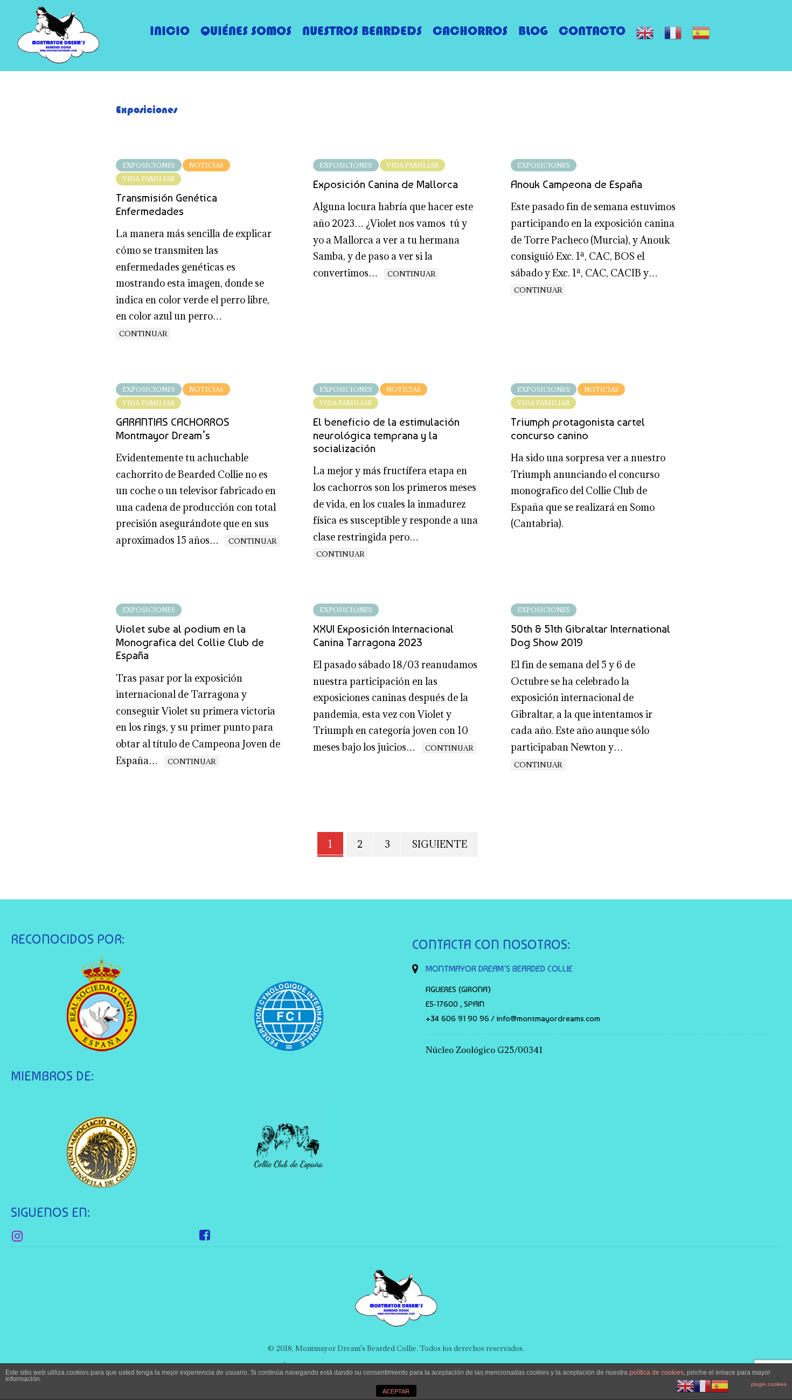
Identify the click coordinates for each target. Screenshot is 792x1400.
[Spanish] (701, 33)
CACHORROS (470, 30)
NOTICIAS (206, 165)
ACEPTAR (396, 1391)
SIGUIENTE (439, 844)
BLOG (533, 30)
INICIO (170, 30)
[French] (673, 33)
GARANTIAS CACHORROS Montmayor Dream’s (173, 428)
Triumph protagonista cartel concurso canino (578, 428)
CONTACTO (592, 30)
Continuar (143, 333)
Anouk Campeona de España (576, 184)
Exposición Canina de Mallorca (385, 184)
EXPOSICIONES (148, 165)
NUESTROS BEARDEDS (362, 30)
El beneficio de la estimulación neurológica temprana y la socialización (386, 435)
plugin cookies (769, 1384)
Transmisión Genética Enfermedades (166, 204)
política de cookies (656, 1372)
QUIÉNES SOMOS (245, 30)
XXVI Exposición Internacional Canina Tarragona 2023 (383, 635)
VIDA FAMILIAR (148, 179)
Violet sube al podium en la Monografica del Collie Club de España (190, 642)
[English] (645, 33)
